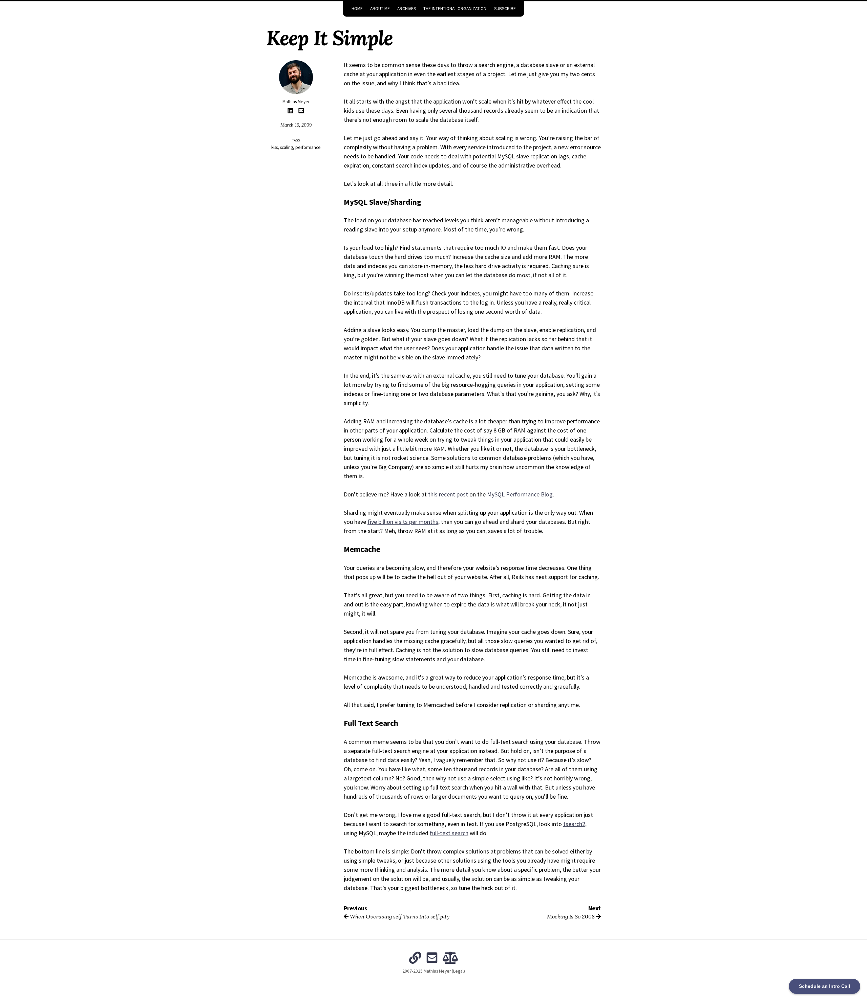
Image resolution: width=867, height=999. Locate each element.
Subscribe (505, 9)
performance (308, 147)
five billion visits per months (402, 522)
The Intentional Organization (454, 9)
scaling (286, 147)
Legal (458, 971)
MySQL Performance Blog (520, 494)
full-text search (449, 833)
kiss (274, 147)
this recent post (448, 494)
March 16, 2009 (296, 125)
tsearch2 (574, 824)
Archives (406, 9)
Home (357, 9)
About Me (380, 9)
